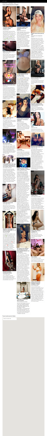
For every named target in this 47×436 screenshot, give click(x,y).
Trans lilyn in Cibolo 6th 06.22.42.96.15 (22, 300)
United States (10, 3)
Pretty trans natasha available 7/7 (36, 231)
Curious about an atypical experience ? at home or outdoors (23, 119)
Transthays (19, 149)
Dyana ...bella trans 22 (8, 117)
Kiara (32, 126)
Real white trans (6, 143)
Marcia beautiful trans (36, 77)
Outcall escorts (5, 3)
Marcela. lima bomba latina (9, 84)
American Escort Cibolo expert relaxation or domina (23, 168)
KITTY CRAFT (5, 1)
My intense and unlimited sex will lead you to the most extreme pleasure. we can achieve (23, 250)
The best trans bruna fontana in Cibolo (8, 28)
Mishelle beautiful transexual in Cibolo (7, 272)
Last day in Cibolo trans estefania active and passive (22, 28)
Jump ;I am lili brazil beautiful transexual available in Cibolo (35, 283)
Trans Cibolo (34, 256)
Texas (15, 3)
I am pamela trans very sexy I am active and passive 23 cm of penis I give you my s (9, 165)
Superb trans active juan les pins (37, 34)
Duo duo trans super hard (37, 146)
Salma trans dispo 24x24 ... (9, 51)
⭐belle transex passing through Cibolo (22, 74)
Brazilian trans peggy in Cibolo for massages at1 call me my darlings (9, 230)
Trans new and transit (8, 202)
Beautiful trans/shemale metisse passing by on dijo (37, 104)
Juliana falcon (34, 195)
